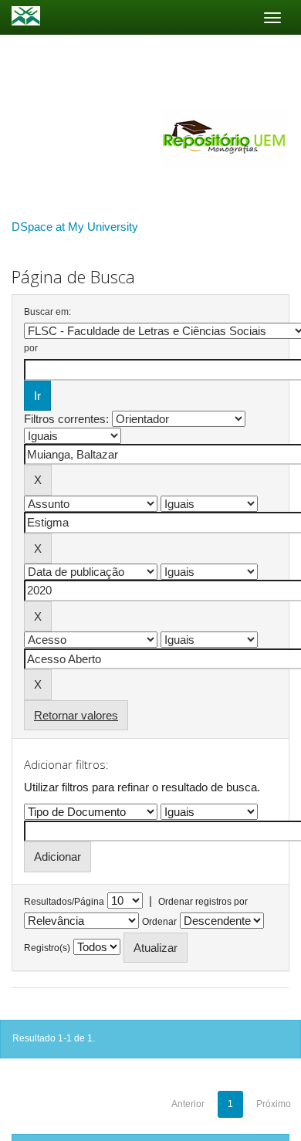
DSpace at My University (75, 226)
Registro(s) (47, 948)
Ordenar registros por (203, 901)
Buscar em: (47, 311)
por (31, 348)
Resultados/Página (64, 901)
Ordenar (159, 921)
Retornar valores (76, 715)
